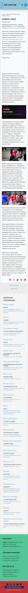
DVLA (12, 390)
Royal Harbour (11, 490)
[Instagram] (14, 280)
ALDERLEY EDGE (8, 444)
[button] (22, 5)
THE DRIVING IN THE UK (10, 386)
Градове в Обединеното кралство (11, 311)
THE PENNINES (7, 397)
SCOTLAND (5, 309)
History (17, 466)
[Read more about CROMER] (6, 317)
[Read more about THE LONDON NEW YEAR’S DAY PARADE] (11, 361)
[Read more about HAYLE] (5, 406)
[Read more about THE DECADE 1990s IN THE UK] (8, 461)
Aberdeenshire (6, 457)
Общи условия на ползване (11, 556)
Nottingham (5, 334)
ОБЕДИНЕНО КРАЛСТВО (9, 24)
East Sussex (6, 425)
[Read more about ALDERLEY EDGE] (12, 441)
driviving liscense (7, 390)
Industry (22, 344)
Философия (18, 378)
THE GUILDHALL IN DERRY (11, 432)
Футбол (20, 356)
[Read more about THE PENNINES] (9, 394)
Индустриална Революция (16, 346)
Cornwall (5, 412)
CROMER (6, 320)
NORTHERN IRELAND (8, 434)
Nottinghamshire (12, 334)
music (4, 527)
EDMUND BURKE (8, 377)
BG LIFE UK (10, 5)
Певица (9, 26)
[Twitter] (21, 280)
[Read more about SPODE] (8, 339)
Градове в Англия (12, 412)
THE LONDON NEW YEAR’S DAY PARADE (12, 365)
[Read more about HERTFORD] (6, 471)
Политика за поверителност (11, 558)
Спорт (17, 356)
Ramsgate (5, 490)
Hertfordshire (6, 477)
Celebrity (20, 24)
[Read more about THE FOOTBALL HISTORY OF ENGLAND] (8, 350)
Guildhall (20, 436)
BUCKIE (5, 307)
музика (4, 26)
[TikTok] (18, 280)
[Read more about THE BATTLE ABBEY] (10, 418)
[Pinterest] (25, 280)
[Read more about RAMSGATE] (9, 484)
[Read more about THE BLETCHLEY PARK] (10, 496)
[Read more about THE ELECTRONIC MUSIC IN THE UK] (14, 520)
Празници (9, 369)
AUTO (16, 388)
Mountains (5, 401)
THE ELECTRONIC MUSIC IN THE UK (14, 524)
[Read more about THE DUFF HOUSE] (9, 450)
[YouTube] (17, 584)
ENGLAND (5, 322)
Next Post (14, 288)
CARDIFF (6, 510)
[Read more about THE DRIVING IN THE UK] (8, 383)
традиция (14, 369)
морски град (15, 491)
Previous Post (14, 285)
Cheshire (17, 445)
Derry (16, 436)
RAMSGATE (6, 487)
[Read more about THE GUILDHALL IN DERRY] (8, 429)
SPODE (5, 342)
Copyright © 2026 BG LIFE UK (14, 590)
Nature (9, 401)
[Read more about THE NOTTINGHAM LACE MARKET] (10, 328)
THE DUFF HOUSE (8, 453)
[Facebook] (10, 280)
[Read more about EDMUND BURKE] (7, 374)
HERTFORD (6, 474)
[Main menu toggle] (25, 4)
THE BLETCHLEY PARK (10, 499)
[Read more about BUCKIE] (8, 304)
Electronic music (19, 525)
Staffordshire (6, 346)
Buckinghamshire (7, 503)
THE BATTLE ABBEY (9, 421)
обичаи (5, 369)
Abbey (22, 423)
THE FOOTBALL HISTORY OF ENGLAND (11, 354)
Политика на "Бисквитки (10, 560)
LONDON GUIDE (18, 367)
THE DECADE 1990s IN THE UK (12, 464)
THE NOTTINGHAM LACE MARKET (13, 331)
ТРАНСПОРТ (21, 388)
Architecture (12, 436)
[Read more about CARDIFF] (6, 508)
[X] (11, 584)
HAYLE (5, 409)
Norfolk (22, 322)
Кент (11, 491)
